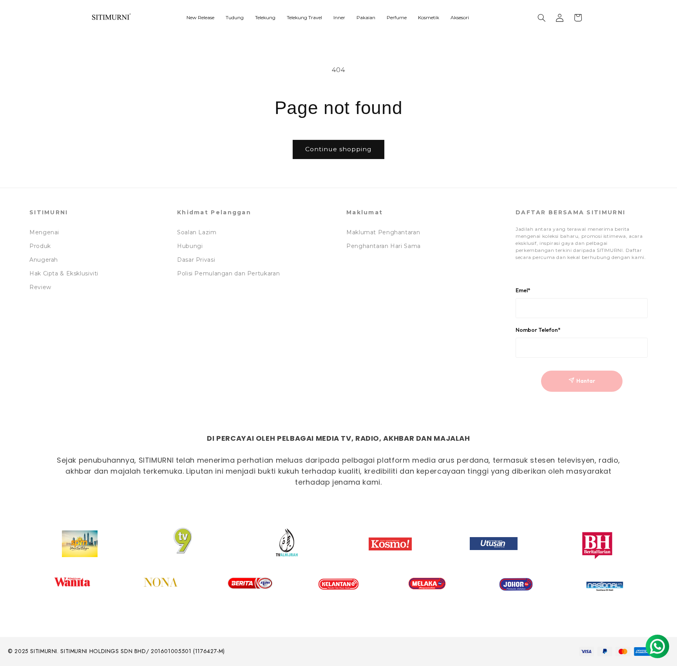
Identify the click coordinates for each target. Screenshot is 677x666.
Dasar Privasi (196, 259)
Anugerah (43, 259)
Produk (40, 246)
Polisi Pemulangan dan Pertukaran (228, 273)
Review (40, 287)
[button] (542, 18)
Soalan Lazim (197, 232)
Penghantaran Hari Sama (383, 246)
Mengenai (44, 232)
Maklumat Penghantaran (383, 232)
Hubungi (190, 246)
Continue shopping (338, 149)
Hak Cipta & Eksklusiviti (63, 273)
